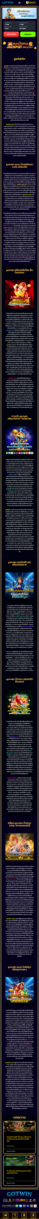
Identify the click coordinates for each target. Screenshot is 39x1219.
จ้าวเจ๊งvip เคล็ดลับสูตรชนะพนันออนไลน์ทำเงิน (19, 1171)
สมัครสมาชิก (11, 34)
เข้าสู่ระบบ (27, 34)
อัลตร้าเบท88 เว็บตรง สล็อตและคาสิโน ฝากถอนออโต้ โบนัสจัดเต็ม (19, 1139)
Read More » (11, 1146)
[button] (19, 2)
